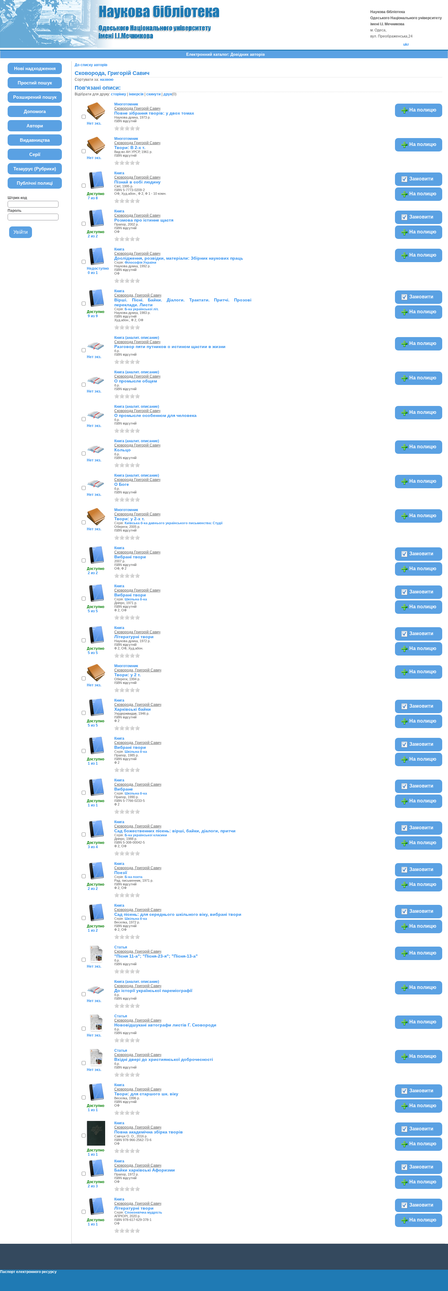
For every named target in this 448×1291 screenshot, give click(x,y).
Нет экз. (94, 123)
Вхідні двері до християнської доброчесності (163, 1059)
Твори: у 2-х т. (129, 518)
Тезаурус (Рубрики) (34, 168)
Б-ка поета (133, 877)
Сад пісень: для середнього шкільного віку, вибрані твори (177, 914)
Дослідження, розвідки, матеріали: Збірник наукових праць (178, 258)
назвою (106, 79)
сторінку (118, 94)
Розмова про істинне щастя (143, 220)
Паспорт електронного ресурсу (28, 1272)
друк (167, 94)
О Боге (121, 484)
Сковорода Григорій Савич (137, 108)
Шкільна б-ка (136, 599)
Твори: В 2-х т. (129, 147)
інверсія (136, 94)
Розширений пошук (35, 97)
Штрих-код (17, 198)
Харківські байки (132, 709)
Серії (34, 154)
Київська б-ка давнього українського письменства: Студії (173, 523)
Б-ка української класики (146, 835)
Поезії (120, 872)
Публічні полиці (35, 183)
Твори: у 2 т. (127, 674)
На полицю (422, 109)
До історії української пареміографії (153, 990)
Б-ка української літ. (141, 309)
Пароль (14, 210)
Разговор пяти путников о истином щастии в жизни (170, 346)
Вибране (123, 789)
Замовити (420, 178)
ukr (406, 44)
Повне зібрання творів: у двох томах (154, 113)
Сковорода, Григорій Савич (137, 295)
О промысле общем (135, 381)
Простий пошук (35, 82)
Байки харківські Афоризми (144, 1170)
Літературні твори (134, 636)
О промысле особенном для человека (155, 415)
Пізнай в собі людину (137, 182)
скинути (153, 94)
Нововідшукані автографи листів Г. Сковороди (165, 1024)
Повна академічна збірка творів (148, 1131)
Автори (35, 125)
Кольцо (122, 449)
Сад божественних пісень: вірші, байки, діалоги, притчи (175, 830)
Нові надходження (35, 68)
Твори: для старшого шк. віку (146, 1093)
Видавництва (35, 140)
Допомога (35, 111)
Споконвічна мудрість (143, 1212)
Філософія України (140, 262)
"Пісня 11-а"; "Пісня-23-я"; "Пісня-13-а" (156, 956)
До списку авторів (91, 65)
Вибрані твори (130, 556)
